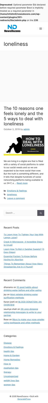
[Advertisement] (24, 77)
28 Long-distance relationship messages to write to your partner (22, 312)
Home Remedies (12, 359)
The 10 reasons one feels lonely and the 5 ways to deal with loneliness (23, 116)
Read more (22, 183)
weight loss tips (11, 380)
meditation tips (11, 368)
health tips (9, 351)
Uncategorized (11, 376)
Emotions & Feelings (17, 191)
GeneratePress (24, 399)
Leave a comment (16, 198)
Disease (8, 343)
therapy (7, 372)
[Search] (40, 213)
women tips (9, 384)
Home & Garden (12, 355)
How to (7, 364)
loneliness (12, 194)
